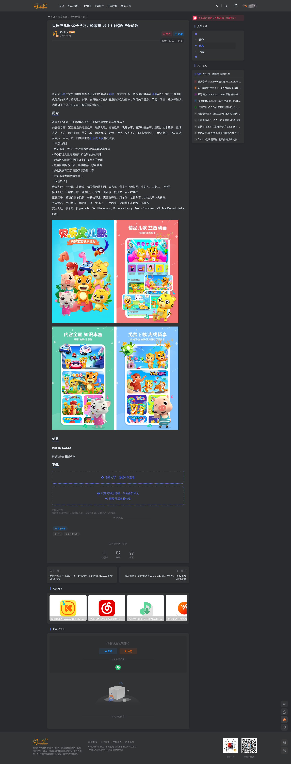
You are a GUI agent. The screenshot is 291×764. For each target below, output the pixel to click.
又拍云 (97, 749)
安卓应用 (73, 5)
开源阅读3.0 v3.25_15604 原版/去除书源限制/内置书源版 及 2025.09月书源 (237, 94)
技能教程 (112, 5)
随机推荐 (225, 73)
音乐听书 (75, 16)
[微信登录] (118, 667)
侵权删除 (105, 742)
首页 (61, 5)
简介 (201, 39)
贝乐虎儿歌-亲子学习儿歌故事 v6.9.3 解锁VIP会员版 (95, 25)
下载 (201, 51)
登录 (110, 651)
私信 (180, 34)
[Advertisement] (118, 67)
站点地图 (129, 742)
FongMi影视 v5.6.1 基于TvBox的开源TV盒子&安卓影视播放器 (230, 100)
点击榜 (197, 73)
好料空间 (110, 746)
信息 (201, 45)
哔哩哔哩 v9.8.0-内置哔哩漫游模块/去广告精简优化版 (226, 107)
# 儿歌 (57, 533)
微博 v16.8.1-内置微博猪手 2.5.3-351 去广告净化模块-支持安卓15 (232, 126)
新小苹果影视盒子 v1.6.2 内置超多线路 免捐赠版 (223, 88)
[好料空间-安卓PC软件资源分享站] (40, 741)
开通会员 (251, 5)
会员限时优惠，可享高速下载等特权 (217, 17)
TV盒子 (88, 5)
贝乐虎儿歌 (96, 138)
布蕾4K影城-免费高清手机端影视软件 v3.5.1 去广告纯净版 (228, 133)
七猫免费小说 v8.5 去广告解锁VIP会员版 (219, 120)
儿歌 (63, 94)
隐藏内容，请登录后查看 (119, 477)
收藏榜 (215, 73)
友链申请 (92, 742)
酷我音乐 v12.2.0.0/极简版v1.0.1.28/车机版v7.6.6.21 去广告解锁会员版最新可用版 (241, 81)
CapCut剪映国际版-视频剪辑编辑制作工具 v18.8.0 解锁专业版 (230, 139)
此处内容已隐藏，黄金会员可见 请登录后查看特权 (119, 495)
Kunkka (64, 32)
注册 (129, 651)
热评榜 (206, 73)
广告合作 (117, 742)
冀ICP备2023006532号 (125, 746)
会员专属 (126, 5)
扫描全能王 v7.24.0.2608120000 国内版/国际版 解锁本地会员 (230, 113)
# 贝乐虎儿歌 (72, 533)
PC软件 (99, 5)
